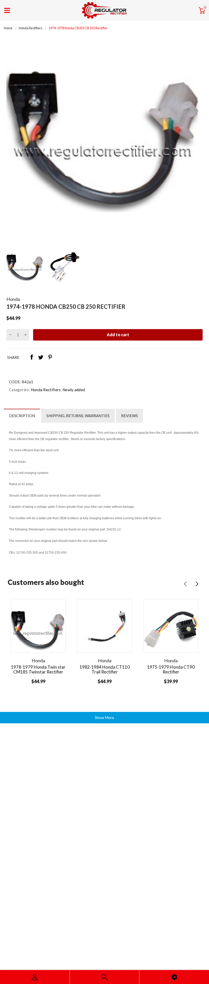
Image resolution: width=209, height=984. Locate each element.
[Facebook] (31, 358)
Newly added (73, 389)
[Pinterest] (50, 358)
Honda (13, 299)
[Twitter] (40, 358)
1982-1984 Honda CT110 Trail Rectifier (105, 669)
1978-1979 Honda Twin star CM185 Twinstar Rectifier (38, 669)
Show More (104, 717)
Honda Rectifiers (45, 389)
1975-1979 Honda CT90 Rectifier (171, 669)
